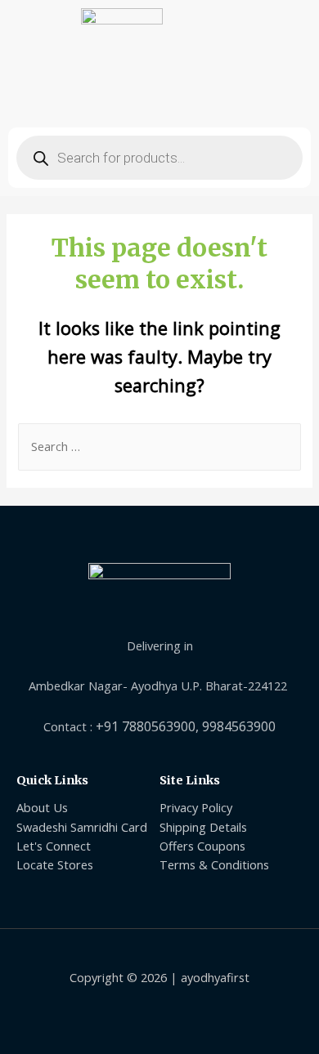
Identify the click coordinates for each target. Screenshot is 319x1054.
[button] (159, 99)
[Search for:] (159, 446)
